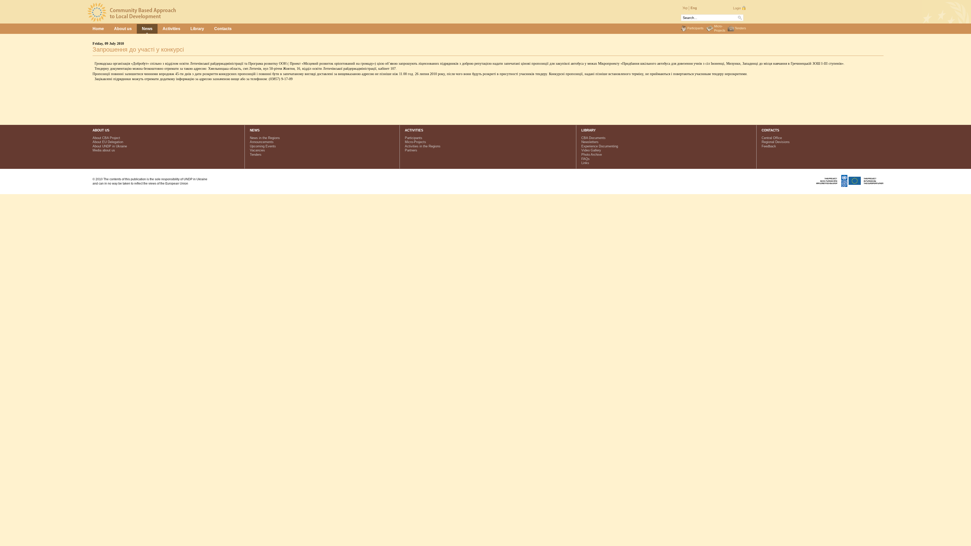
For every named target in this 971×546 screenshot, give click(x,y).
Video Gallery (591, 150)
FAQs (585, 159)
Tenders (740, 28)
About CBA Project (106, 138)
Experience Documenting (599, 146)
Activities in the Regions (422, 146)
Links (585, 163)
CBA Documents (593, 138)
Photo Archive (591, 154)
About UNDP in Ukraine (110, 146)
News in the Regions (265, 138)
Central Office (772, 138)
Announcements (262, 142)
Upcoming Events (263, 146)
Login (737, 8)
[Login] (743, 8)
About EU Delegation (108, 142)
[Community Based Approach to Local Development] (131, 20)
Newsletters (590, 142)
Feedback (769, 146)
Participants (695, 28)
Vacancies (257, 150)
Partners (411, 150)
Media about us (104, 150)
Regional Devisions (776, 142)
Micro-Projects (415, 142)
